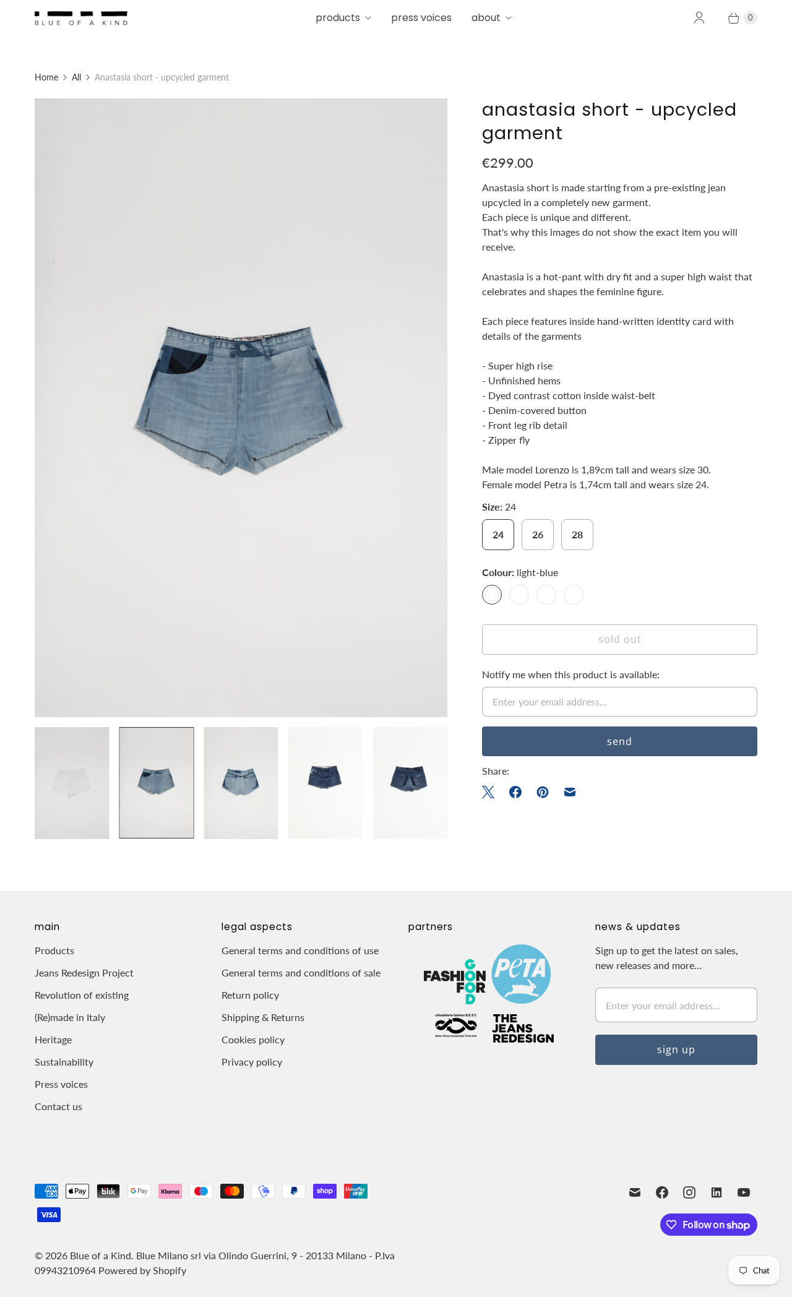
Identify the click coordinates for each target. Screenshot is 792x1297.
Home (46, 77)
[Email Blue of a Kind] (634, 1192)
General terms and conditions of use (300, 950)
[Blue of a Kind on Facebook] (662, 1192)
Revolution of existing (82, 995)
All (76, 77)
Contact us (58, 1106)
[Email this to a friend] (569, 792)
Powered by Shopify (142, 1270)
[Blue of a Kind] (81, 18)
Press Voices (421, 18)
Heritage (53, 1039)
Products (338, 18)
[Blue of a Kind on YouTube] (743, 1192)
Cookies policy (253, 1039)
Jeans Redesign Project (84, 972)
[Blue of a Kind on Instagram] (689, 1192)
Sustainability (64, 1061)
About (486, 18)
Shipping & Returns (263, 1017)
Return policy (250, 995)
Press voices (61, 1084)
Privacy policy (252, 1061)
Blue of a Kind (100, 1255)
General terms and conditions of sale (301, 972)
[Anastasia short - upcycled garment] (241, 407)
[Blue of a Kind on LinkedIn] (716, 1192)
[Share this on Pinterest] (542, 792)
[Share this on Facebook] (515, 792)
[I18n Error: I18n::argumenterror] (72, 783)
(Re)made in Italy (70, 1017)
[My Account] (699, 18)
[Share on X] (492, 792)
